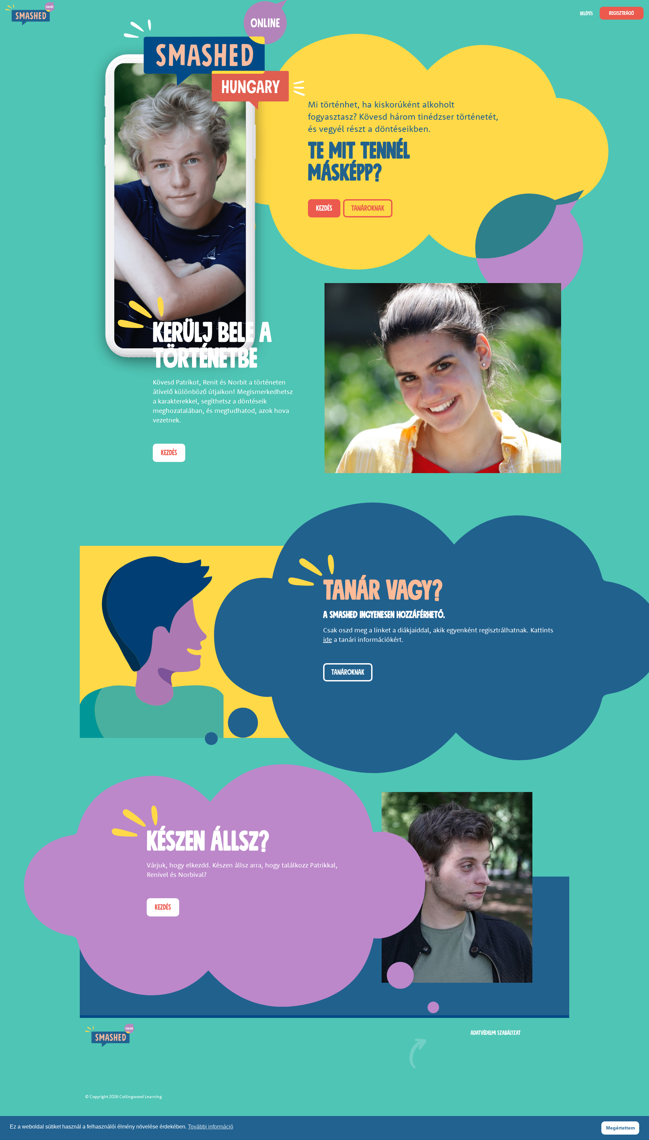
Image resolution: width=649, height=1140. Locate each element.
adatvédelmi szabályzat (496, 1033)
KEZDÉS (324, 208)
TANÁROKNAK (367, 208)
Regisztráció (621, 13)
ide (327, 639)
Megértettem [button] (620, 1128)
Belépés (586, 13)
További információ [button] (210, 1127)
